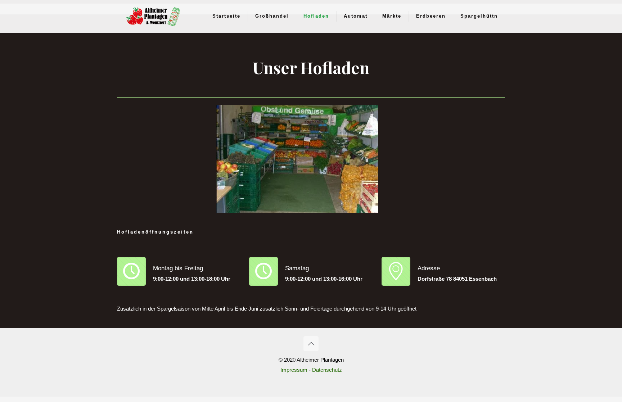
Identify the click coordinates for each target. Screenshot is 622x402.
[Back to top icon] (311, 343)
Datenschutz (327, 370)
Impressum (293, 370)
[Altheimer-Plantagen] (153, 16)
